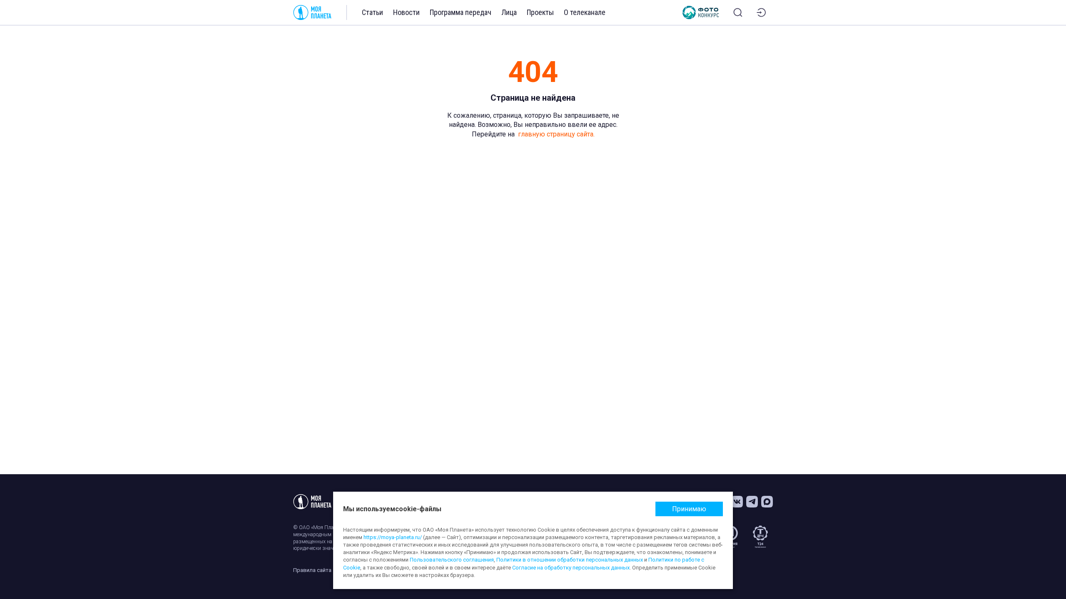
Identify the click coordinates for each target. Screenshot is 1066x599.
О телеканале (584, 12)
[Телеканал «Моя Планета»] (312, 12)
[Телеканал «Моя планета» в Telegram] (752, 501)
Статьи (372, 12)
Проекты (540, 12)
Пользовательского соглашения (452, 560)
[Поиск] (738, 12)
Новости (406, 12)
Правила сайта (312, 570)
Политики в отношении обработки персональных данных (569, 560)
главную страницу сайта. (556, 134)
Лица (509, 12)
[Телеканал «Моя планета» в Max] (767, 501)
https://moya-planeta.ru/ (393, 537)
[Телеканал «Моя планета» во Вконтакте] (737, 501)
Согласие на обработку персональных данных (571, 567)
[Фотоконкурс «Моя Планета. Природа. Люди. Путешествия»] (700, 12)
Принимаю (689, 509)
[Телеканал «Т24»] (760, 536)
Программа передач (460, 12)
